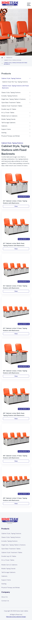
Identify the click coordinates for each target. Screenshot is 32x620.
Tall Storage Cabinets (8, 123)
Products (9, 57)
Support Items (6, 129)
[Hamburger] (29, 4)
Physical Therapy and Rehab (10, 136)
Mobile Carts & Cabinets (9, 116)
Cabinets (4, 126)
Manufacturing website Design (16, 617)
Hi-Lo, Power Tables (7, 112)
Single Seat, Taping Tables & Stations (13, 99)
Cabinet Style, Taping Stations (12, 60)
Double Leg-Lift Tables (8, 109)
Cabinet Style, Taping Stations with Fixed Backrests (15, 87)
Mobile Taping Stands (8, 119)
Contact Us (5, 601)
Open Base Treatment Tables (10, 102)
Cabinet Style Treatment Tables (11, 106)
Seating (3, 133)
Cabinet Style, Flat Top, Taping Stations (15, 82)
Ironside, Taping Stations (9, 96)
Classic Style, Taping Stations (10, 92)
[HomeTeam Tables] (9, 4)
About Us (4, 597)
